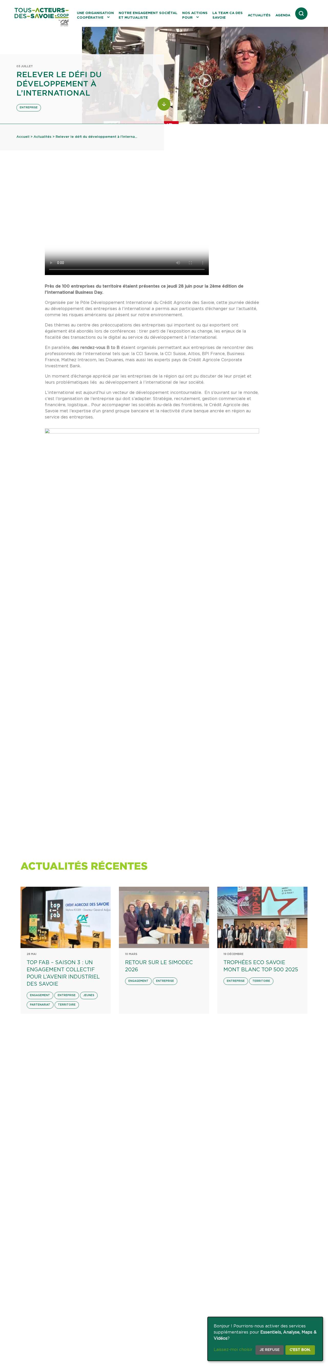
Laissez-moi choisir (233, 1350)
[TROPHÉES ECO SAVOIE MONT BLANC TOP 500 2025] (262, 917)
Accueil (22, 137)
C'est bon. (300, 1350)
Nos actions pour (195, 15)
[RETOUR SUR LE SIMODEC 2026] (164, 917)
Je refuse (270, 1350)
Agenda (282, 15)
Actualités (259, 15)
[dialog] (265, 1339)
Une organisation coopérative (95, 15)
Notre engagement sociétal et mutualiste (148, 15)
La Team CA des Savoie (227, 15)
